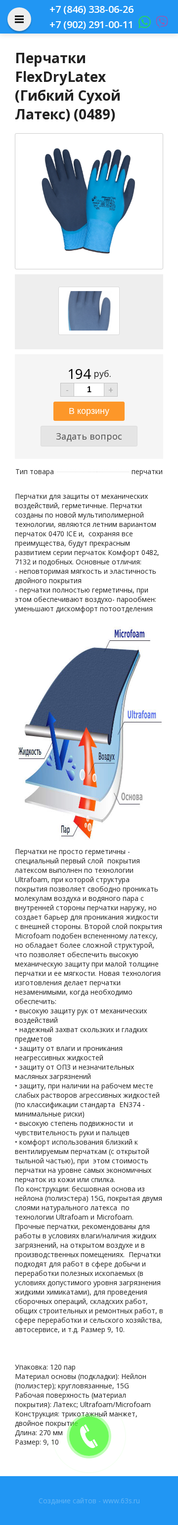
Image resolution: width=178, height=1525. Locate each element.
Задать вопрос (89, 436)
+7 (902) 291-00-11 (91, 24)
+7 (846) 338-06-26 (91, 9)
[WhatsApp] (142, 24)
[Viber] (159, 24)
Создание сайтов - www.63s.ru (89, 1500)
